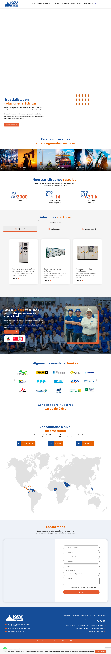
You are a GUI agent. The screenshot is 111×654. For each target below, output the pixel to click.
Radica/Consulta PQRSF (16, 631)
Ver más (14, 280)
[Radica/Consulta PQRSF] (6, 631)
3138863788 (98, 625)
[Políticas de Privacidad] (105, 631)
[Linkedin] (101, 621)
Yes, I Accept (101, 651)
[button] (1, 160)
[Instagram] (104, 621)
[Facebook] (98, 621)
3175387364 (78, 625)
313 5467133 (88, 625)
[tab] (20, 229)
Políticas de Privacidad (95, 631)
